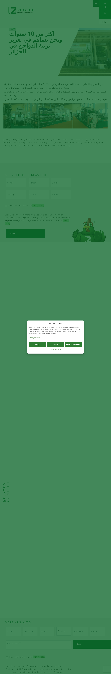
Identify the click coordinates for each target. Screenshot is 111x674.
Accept (37, 344)
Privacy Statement (55, 350)
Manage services (35, 338)
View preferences (73, 344)
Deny (55, 344)
